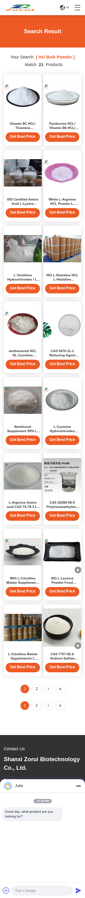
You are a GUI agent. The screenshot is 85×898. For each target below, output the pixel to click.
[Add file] (6, 890)
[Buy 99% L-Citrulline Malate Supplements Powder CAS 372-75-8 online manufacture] (23, 551)
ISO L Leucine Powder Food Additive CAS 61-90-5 (62, 582)
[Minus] (78, 786)
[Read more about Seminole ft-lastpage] (60, 705)
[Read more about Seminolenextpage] (48, 705)
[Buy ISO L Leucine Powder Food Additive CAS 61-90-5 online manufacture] (62, 551)
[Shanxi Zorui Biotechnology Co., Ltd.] (20, 7)
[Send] (78, 890)
